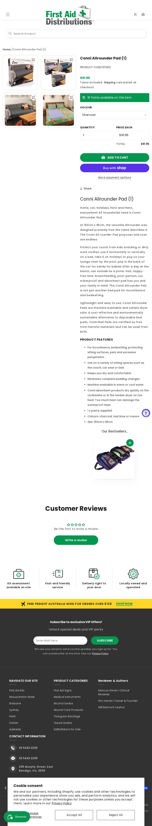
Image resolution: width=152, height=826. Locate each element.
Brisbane (15, 703)
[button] (8, 14)
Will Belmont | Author (111, 707)
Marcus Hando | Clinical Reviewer (113, 692)
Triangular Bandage (67, 716)
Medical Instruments (67, 697)
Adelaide (15, 729)
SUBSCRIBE (105, 640)
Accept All (74, 815)
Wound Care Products (68, 710)
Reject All (116, 815)
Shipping (109, 82)
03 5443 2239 (28, 748)
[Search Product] (10, 33)
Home (7, 49)
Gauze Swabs (63, 723)
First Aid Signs (63, 690)
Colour (86, 107)
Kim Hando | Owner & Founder (118, 701)
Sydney (14, 710)
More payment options (114, 177)
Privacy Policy (62, 803)
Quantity (87, 127)
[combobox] (76, 33)
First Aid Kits (16, 690)
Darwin (13, 723)
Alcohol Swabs (63, 703)
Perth (12, 716)
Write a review (76, 540)
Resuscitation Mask (22, 697)
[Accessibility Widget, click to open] (146, 413)
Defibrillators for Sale (67, 729)
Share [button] (88, 188)
